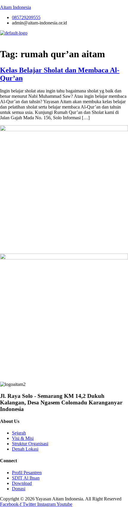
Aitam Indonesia (15, 7)
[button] (64, 39)
